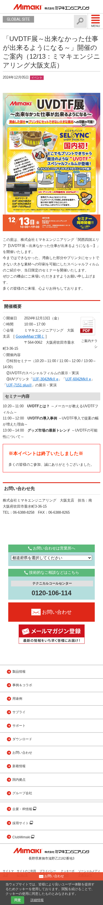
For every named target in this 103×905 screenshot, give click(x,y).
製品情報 (19, 672)
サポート (19, 726)
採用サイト (21, 823)
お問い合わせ (22, 753)
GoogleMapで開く (30, 336)
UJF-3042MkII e (45, 379)
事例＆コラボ (22, 685)
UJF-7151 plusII (19, 385)
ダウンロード (22, 739)
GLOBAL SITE (18, 19)
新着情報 (19, 766)
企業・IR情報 (22, 809)
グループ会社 (22, 793)
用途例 (17, 699)
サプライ (19, 712)
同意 (17, 900)
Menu (95, 26)
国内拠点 (19, 780)
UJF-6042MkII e (78, 379)
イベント (36, 77)
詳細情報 (37, 900)
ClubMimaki (21, 837)
